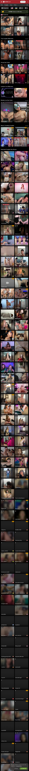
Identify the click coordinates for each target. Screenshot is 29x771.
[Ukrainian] (16, 8)
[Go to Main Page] (9, 1)
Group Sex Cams (5, 62)
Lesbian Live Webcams (7, 86)
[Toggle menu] (1, 2)
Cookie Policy (19, 766)
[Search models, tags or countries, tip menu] (27, 5)
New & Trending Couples (7, 125)
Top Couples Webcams (7, 38)
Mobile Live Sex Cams (7, 100)
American (5, 14)
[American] (12, 8)
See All (26, 14)
